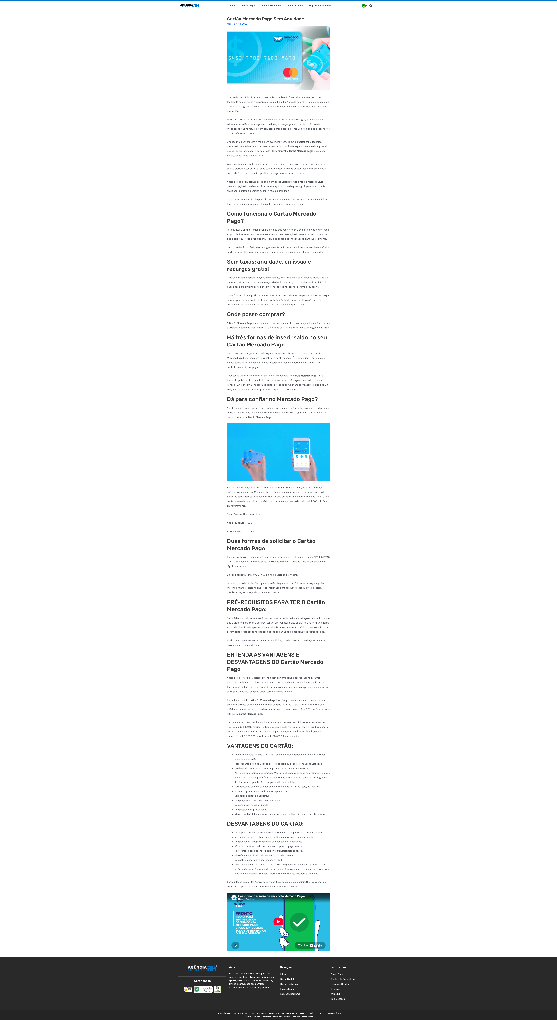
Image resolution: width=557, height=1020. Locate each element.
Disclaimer (336, 989)
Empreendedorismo (320, 5)
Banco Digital (248, 5)
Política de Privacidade (343, 979)
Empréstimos (295, 5)
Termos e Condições (341, 984)
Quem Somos (338, 974)
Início (233, 5)
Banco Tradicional (272, 5)
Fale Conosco (338, 999)
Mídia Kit (335, 994)
